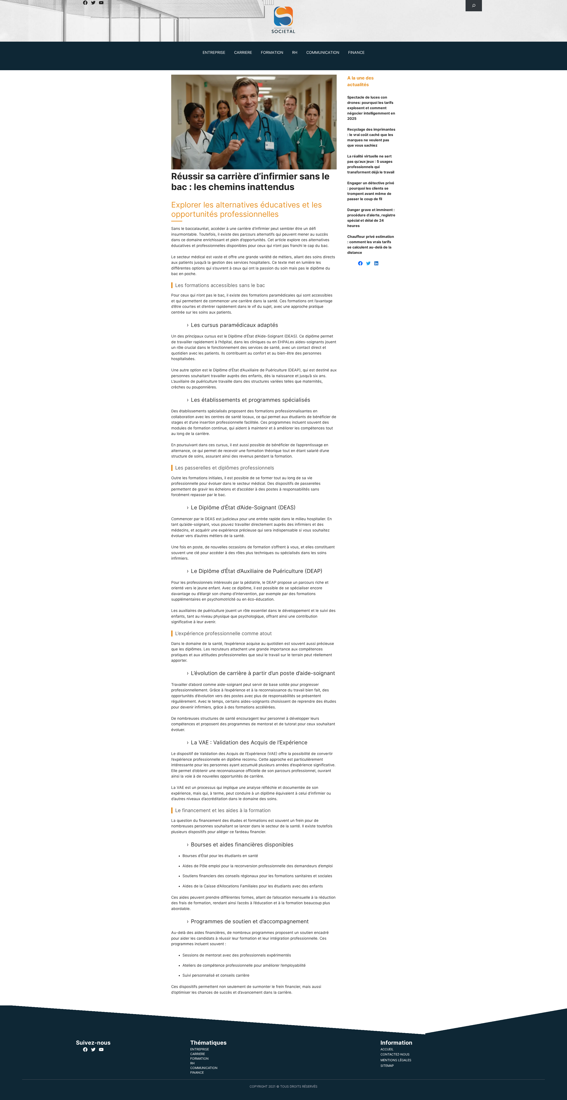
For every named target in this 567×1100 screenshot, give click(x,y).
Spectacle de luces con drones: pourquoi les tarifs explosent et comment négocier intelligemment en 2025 (371, 108)
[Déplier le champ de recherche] (474, 5)
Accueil (387, 1049)
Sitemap (387, 1065)
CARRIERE (243, 52)
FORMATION (272, 52)
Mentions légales (396, 1060)
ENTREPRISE (214, 52)
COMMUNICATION (322, 52)
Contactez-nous (395, 1054)
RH (294, 52)
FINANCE (356, 52)
